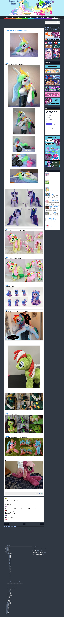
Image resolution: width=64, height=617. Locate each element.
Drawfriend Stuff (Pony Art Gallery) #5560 (53, 226)
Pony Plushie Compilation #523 (14, 30)
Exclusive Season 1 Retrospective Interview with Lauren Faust (53, 219)
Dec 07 (9, 578)
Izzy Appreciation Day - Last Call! (12, 586)
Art (12, 17)
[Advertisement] (52, 237)
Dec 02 (9, 591)
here (43, 554)
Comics (37, 17)
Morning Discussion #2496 (11, 588)
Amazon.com (36, 558)
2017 (7, 607)
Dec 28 (9, 557)
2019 (7, 605)
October (8, 594)
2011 (7, 613)
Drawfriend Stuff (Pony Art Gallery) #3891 (13, 585)
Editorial (48, 17)
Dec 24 (9, 561)
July (7, 597)
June (7, 598)
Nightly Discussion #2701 (11, 582)
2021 (7, 552)
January (8, 603)
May (7, 599)
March (8, 601)
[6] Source (6, 310)
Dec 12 (9, 573)
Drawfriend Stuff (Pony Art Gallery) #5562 (53, 194)
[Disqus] (24, 509)
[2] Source (6, 186)
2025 (7, 548)
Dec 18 (9, 567)
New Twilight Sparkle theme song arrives (51, 25)
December (8, 553)
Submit (55, 17)
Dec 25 (9, 560)
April (7, 600)
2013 (7, 611)
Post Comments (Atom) (12, 526)
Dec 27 (9, 558)
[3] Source (6, 229)
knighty (45, 552)
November (8, 593)
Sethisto (38, 552)
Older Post (41, 523)
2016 (7, 608)
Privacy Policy (34, 556)
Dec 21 (9, 564)
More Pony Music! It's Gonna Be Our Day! (13, 581)
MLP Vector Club (39, 550)
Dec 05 (9, 580)
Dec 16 (9, 569)
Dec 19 (9, 566)
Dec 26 (9, 559)
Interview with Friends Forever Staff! (51, 29)
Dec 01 (9, 592)
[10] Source (7, 436)
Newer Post (6, 523)
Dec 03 (9, 590)
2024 (7, 549)
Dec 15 (9, 570)
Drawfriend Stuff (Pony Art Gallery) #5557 (53, 201)
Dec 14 (9, 571)
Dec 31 (9, 554)
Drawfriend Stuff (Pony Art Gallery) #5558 (53, 188)
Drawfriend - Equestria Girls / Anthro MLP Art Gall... (15, 583)
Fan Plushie (10, 493)
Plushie (14, 493)
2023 (7, 550)
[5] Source (6, 285)
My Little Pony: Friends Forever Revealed (52, 27)
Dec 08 (9, 577)
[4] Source (6, 257)
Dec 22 (9, 563)
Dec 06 (9, 579)
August (8, 596)
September (8, 595)
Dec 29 (9, 556)
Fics (25, 17)
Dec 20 (9, 565)
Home (7, 17)
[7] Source (6, 343)
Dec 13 (9, 572)
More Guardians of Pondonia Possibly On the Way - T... (15, 587)
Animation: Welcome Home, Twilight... (53, 207)
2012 (7, 612)
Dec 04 (9, 589)
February (8, 602)
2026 (7, 547)
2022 (7, 551)
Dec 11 (9, 574)
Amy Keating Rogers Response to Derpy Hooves (54, 181)
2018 (7, 606)
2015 (7, 609)
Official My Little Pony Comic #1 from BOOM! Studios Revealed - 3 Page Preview (54, 174)
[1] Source (6, 63)
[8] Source (6, 390)
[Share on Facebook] (39, 493)
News (19, 17)
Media (31, 17)
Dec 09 (9, 576)
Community (43, 17)
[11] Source (7, 459)
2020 (7, 604)
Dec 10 (9, 575)
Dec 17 (9, 568)
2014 (7, 610)
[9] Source (6, 413)
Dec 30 (9, 555)
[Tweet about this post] (42, 493)
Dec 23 (9, 562)
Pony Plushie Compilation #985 (54, 212)
